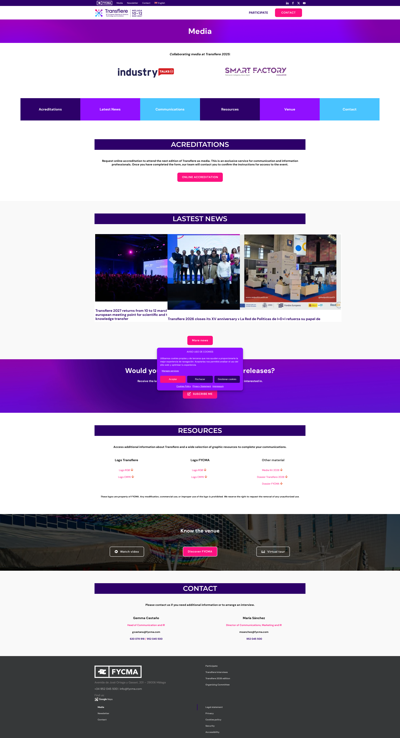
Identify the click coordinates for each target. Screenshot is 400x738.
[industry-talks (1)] (144, 57)
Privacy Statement (201, 386)
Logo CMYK (198, 477)
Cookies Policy (183, 386)
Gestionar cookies (227, 379)
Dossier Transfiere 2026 (270, 477)
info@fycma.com (131, 689)
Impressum (218, 386)
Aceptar (173, 379)
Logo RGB (198, 470)
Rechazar (200, 379)
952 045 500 (154, 638)
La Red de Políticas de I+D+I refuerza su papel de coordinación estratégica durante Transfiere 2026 (282, 321)
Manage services (170, 370)
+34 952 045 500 (106, 689)
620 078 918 (137, 638)
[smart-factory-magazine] (256, 57)
